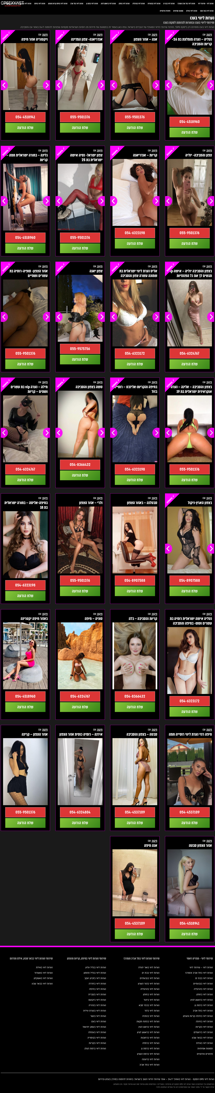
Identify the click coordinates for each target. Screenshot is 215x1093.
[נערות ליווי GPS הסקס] (12, 4)
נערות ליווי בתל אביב (76, 3)
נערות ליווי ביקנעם (97, 1000)
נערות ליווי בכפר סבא (149, 1005)
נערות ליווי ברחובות (150, 1037)
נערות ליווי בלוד (152, 1010)
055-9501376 (135, 117)
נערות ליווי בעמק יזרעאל (94, 1027)
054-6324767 (189, 353)
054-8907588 (189, 580)
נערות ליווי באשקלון (43, 978)
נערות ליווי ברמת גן (92, 3)
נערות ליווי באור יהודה (148, 967)
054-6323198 (135, 233)
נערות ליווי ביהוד (151, 1000)
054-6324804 (80, 812)
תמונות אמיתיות (178, 10)
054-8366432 (80, 464)
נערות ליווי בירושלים (203, 1032)
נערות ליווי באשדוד (43, 973)
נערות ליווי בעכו (98, 1021)
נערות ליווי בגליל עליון (95, 967)
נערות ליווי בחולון (124, 3)
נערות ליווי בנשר (98, 1016)
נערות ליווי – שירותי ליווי (206, 3)
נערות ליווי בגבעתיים (154, 3)
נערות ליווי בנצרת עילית (94, 1010)
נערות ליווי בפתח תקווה (147, 1021)
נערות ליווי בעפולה (97, 1032)
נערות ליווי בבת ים (169, 3)
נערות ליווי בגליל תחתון (95, 973)
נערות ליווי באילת (191, 10)
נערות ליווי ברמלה (150, 1043)
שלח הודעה (190, 132)
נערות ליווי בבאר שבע (207, 10)
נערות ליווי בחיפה (39, 3)
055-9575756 (80, 349)
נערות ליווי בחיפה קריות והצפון (57, 3)
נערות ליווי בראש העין (149, 1027)
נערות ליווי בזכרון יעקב (95, 978)
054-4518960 (189, 121)
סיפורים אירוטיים (165, 10)
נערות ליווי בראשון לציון (108, 3)
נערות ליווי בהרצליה (139, 3)
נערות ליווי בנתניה (150, 1016)
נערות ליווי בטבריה (97, 994)
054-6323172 (135, 353)
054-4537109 (190, 812)
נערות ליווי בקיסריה (96, 1037)
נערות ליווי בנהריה (97, 1005)
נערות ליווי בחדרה (97, 983)
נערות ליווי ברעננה (150, 1059)
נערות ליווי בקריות (25, 3)
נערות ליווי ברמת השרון (148, 1054)
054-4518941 (25, 117)
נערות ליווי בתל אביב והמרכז (186, 3)
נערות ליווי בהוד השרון (148, 983)
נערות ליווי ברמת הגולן (95, 1048)
